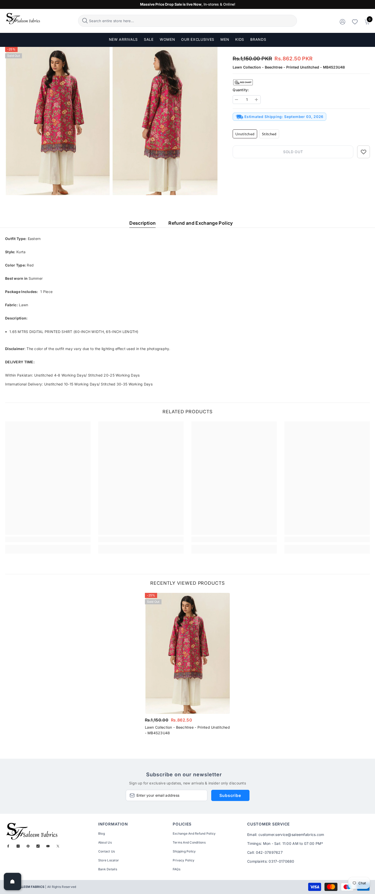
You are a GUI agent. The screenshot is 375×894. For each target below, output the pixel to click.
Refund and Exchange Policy (200, 223)
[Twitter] (58, 846)
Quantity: (241, 90)
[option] (187, 665)
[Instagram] (18, 846)
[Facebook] (8, 846)
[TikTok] (38, 846)
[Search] (187, 21)
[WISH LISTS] (355, 21)
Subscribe (230, 795)
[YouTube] (48, 846)
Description (142, 223)
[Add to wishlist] (363, 151)
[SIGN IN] (342, 21)
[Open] (12, 881)
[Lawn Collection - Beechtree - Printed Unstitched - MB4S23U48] (187, 653)
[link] (48, 539)
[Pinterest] (28, 846)
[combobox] (192, 20)
